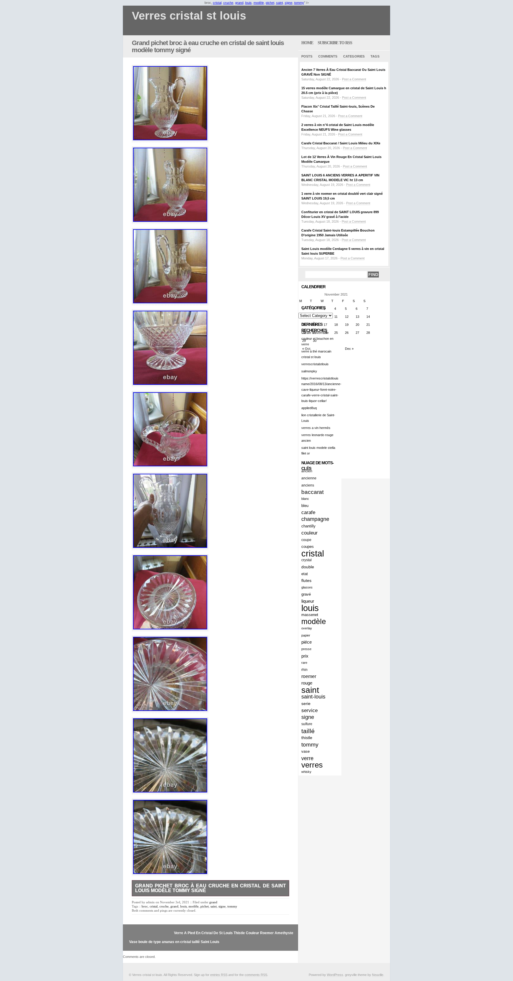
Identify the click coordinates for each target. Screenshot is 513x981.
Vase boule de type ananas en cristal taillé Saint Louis (174, 942)
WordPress (335, 975)
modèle (259, 2)
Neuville (377, 975)
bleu (304, 505)
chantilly (308, 526)
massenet (309, 614)
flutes (306, 580)
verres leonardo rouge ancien (317, 437)
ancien (306, 471)
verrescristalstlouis (315, 364)
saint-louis (313, 697)
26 (347, 332)
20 (357, 324)
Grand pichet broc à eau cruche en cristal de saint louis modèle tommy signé (208, 46)
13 (357, 316)
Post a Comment (354, 79)
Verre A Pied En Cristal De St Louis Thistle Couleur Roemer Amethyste (233, 933)
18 (336, 324)
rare (304, 662)
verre (307, 758)
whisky (306, 771)
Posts (306, 56)
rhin (304, 669)
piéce (306, 642)
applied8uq (309, 408)
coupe (306, 540)
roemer (308, 676)
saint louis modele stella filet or (318, 450)
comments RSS (256, 975)
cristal (217, 2)
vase (305, 751)
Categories (354, 56)
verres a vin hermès (315, 428)
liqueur (307, 601)
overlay (306, 628)
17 (325, 324)
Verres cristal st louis (189, 16)
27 (357, 332)
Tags (374, 56)
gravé (306, 594)
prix (304, 655)
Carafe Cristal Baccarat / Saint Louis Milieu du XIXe (340, 143)
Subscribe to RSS (335, 43)
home (307, 43)
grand (239, 2)
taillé (308, 731)
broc (145, 906)
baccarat (312, 492)
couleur (309, 533)
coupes (307, 546)
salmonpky (309, 371)
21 (368, 324)
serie (306, 703)
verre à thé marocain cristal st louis (316, 354)
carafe (308, 512)
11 (336, 316)
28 (368, 332)
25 (336, 332)
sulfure (306, 724)
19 (347, 324)
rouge (306, 683)
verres (312, 765)
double (307, 566)
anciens (307, 485)
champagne (315, 519)
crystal (306, 560)
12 (347, 316)
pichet (270, 2)
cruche (228, 2)
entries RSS (218, 975)
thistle (306, 738)
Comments (327, 56)
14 (368, 316)
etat (304, 574)
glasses (307, 587)
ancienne (308, 478)
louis (248, 2)
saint (279, 2)
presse (306, 649)
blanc (305, 498)
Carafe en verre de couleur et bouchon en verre (317, 338)
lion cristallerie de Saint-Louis (318, 417)
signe (288, 2)
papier (305, 635)
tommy (299, 2)
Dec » (349, 348)
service (309, 710)
